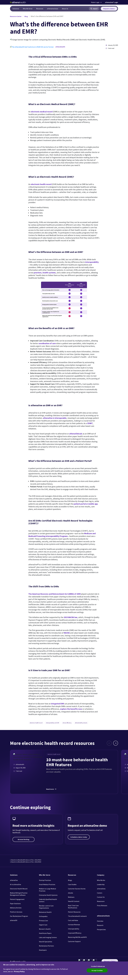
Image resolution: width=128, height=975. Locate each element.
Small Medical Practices (47, 884)
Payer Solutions (15, 903)
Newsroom (100, 901)
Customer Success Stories (77, 889)
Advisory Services (16, 908)
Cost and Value (73, 920)
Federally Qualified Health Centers (48, 900)
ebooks (70, 893)
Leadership (100, 884)
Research (100, 925)
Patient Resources (74, 912)
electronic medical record (41, 111)
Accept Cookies (97, 970)
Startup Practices (45, 880)
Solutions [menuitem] (15, 9)
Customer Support (74, 941)
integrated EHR (57, 703)
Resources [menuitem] (39, 9)
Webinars (71, 897)
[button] (94, 9)
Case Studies (72, 884)
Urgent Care (43, 925)
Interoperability (73, 929)
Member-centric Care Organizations (46, 907)
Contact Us (101, 897)
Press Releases (102, 905)
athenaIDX (13, 920)
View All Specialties (45, 942)
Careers (99, 893)
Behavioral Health (45, 912)
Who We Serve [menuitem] (27, 9)
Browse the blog (23, 839)
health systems (49, 272)
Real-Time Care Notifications (73, 906)
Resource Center (16, 16)
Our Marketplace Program (19, 916)
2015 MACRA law (70, 617)
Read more (50, 789)
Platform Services (16, 912)
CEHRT (90, 423)
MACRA (67, 633)
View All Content (73, 901)
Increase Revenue (74, 925)
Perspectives (101, 929)
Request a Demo (109, 9)
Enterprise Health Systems (48, 895)
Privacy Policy (19, 971)
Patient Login (95, 2)
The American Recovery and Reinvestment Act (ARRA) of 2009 (54, 594)
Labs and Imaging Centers (48, 937)
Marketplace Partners (46, 946)
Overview (100, 921)
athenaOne (14, 880)
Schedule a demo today (78, 837)
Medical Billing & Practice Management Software (18, 894)
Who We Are (101, 880)
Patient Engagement (17, 899)
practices (38, 272)
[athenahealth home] (18, 2)
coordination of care (47, 343)
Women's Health (44, 929)
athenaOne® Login (111, 2)
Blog (26, 16)
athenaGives (101, 889)
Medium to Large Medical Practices (47, 890)
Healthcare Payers (45, 933)
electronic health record (41, 184)
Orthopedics (43, 916)
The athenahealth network (77, 916)
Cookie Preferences (98, 966)
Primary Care (43, 921)
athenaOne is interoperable (54, 418)
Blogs (70, 880)
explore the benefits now (71, 709)
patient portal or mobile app (86, 504)
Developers (43, 950)
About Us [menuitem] (65, 9)
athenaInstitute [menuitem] (52, 9)
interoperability (92, 262)
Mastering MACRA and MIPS (77, 937)
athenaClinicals (75, 433)
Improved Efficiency (74, 933)
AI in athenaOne (15, 884)
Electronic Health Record (18, 889)
